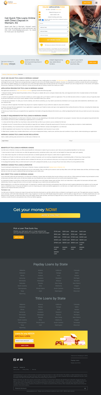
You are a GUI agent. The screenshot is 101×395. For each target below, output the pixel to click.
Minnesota (22, 280)
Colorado (76, 270)
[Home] (10, 2)
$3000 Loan (57, 240)
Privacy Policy (51, 49)
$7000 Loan (57, 242)
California (58, 270)
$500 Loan (57, 234)
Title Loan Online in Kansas (24, 90)
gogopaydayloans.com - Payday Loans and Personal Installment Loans (43, 391)
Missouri (58, 280)
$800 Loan (82, 234)
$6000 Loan (83, 240)
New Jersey (58, 283)
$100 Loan (57, 231)
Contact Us (22, 367)
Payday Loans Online (75, 362)
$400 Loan (82, 231)
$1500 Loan (74, 237)
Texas (22, 291)
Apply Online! (51, 215)
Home (4, 74)
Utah (40, 291)
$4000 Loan (66, 240)
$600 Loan (65, 234)
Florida (40, 273)
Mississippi (40, 280)
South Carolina (58, 288)
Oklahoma (58, 286)
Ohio (40, 286)
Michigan (77, 278)
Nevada (40, 283)
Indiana (40, 275)
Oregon (76, 286)
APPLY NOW (24, 345)
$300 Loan (74, 231)
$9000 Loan (74, 242)
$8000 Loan (66, 242)
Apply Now (18, 237)
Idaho (77, 273)
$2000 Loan (83, 237)
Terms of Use (60, 49)
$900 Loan (57, 237)
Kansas (15, 74)
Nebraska (22, 283)
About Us (15, 367)
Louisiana (40, 278)
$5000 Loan (74, 240)
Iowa (58, 275)
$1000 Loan (66, 237)
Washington (58, 291)
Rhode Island (40, 288)
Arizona (40, 270)
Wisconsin (77, 291)
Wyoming (22, 293)
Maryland (58, 278)
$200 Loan (65, 231)
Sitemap (34, 369)
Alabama (22, 270)
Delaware (22, 273)
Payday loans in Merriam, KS (57, 167)
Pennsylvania (22, 288)
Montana (76, 280)
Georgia (58, 273)
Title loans (9, 74)
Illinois (22, 275)
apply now (87, 2)
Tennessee (77, 288)
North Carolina (22, 286)
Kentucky (22, 278)
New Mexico (76, 283)
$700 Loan (74, 234)
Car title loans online (62, 80)
